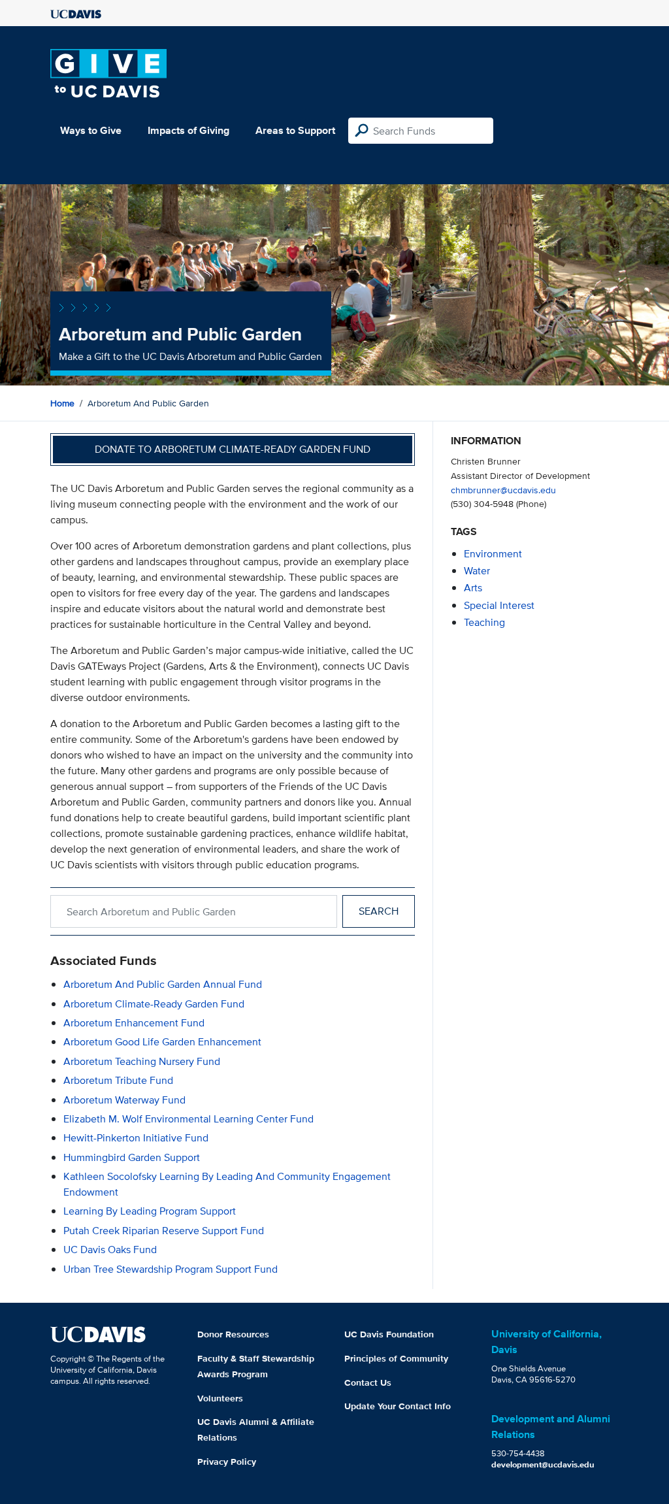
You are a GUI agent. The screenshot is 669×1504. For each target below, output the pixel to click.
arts (473, 587)
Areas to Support (295, 130)
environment (493, 553)
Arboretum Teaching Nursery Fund (141, 1061)
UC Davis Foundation (389, 1334)
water (477, 570)
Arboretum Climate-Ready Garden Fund (153, 1003)
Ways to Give (91, 130)
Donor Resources (233, 1334)
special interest (499, 605)
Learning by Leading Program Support (149, 1210)
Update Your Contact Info (397, 1406)
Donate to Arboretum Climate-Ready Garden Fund (232, 449)
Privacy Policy (226, 1461)
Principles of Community (396, 1358)
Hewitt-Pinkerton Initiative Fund (135, 1137)
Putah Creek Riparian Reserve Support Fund (163, 1230)
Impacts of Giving (188, 130)
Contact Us (367, 1382)
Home (62, 403)
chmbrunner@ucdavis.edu (503, 490)
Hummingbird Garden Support (131, 1157)
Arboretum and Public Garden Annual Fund (162, 984)
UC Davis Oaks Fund (110, 1249)
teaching (484, 622)
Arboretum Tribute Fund (118, 1080)
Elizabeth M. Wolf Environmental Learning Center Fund (188, 1118)
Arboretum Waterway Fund (124, 1099)
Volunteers (220, 1398)
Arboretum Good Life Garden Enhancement (162, 1041)
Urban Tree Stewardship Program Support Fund (170, 1269)
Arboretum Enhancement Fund (133, 1022)
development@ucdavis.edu (543, 1464)
